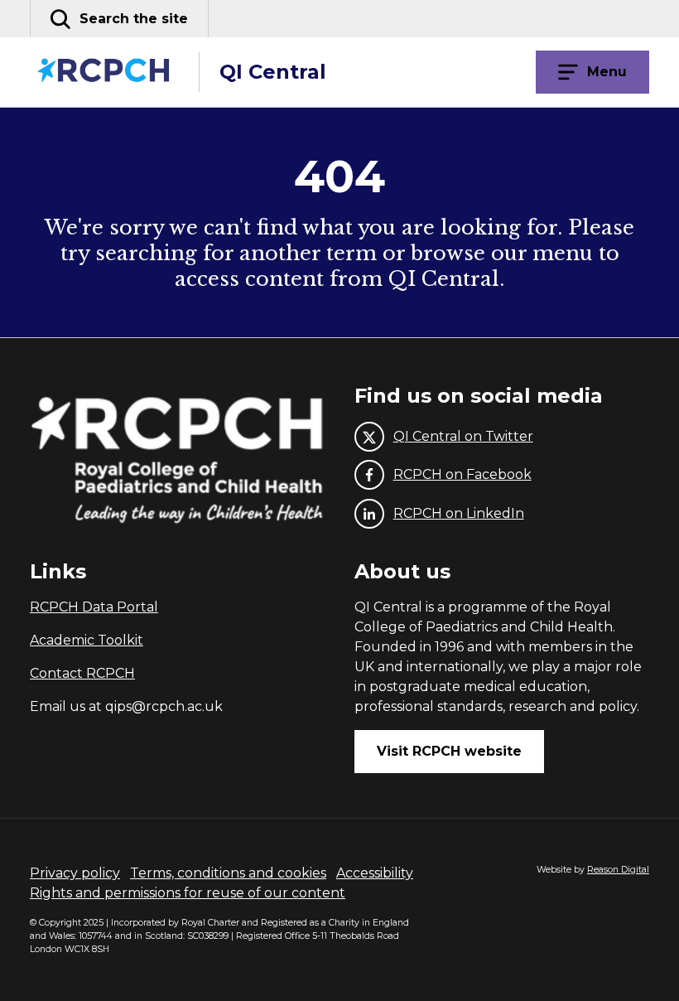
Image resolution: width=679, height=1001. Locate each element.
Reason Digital (618, 869)
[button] (119, 18)
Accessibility (374, 873)
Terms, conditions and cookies (228, 873)
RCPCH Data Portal (94, 607)
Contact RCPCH (82, 673)
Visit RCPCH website (449, 751)
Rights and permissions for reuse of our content (187, 893)
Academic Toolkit (86, 640)
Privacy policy (75, 873)
